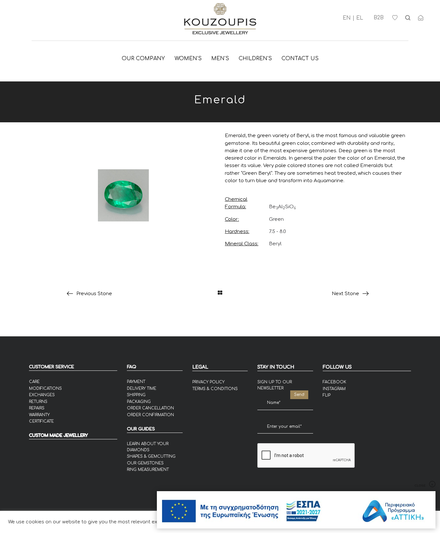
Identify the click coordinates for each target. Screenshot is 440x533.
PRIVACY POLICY (208, 382)
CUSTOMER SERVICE (51, 366)
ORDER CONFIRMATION (150, 415)
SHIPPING (136, 395)
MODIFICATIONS (45, 388)
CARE (34, 381)
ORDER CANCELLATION (150, 408)
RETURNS (38, 401)
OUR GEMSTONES (145, 463)
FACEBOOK (334, 382)
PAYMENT (136, 381)
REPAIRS (36, 408)
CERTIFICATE (41, 421)
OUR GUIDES (141, 428)
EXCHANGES (42, 395)
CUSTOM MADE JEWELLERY (58, 435)
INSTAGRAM (334, 389)
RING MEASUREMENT (148, 469)
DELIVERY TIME (141, 388)
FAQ (131, 366)
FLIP (326, 395)
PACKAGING (139, 401)
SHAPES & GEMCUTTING (151, 456)
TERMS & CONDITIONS (215, 389)
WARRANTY (39, 415)
